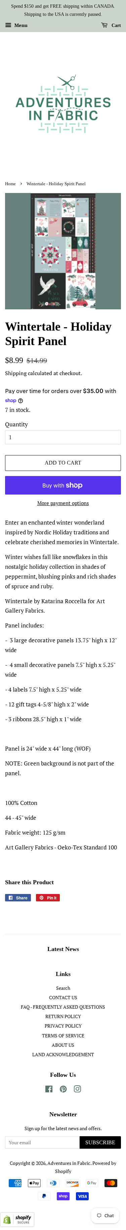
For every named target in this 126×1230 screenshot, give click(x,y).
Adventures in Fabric (68, 1163)
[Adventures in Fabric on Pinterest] (63, 1090)
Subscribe (100, 1142)
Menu (20, 25)
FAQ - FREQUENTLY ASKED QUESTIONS (63, 1007)
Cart (115, 25)
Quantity (16, 424)
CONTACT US (63, 997)
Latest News (63, 949)
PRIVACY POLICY (63, 1026)
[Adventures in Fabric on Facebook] (49, 1090)
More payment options (63, 503)
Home (10, 183)
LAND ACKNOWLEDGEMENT (63, 1054)
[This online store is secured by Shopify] (17, 1225)
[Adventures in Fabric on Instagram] (77, 1090)
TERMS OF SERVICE (63, 1035)
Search (63, 988)
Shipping (16, 373)
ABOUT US (63, 1045)
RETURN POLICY (63, 1016)
